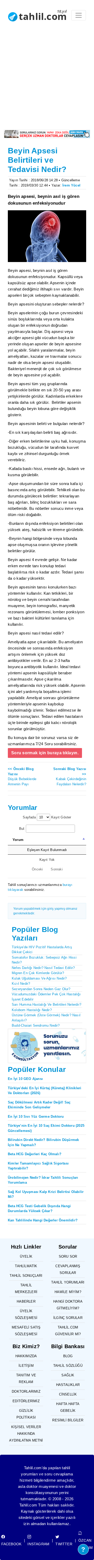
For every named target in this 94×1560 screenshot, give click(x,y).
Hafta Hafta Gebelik (67, 1407)
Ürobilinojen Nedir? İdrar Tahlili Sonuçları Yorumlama (43, 1180)
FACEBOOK (11, 1544)
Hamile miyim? (68, 1292)
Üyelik (26, 1256)
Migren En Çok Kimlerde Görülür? (38, 973)
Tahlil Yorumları (67, 1282)
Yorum (18, 840)
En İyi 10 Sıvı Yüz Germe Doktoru (36, 1116)
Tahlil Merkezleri (26, 1288)
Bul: (22, 829)
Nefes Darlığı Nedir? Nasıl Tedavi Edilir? (43, 968)
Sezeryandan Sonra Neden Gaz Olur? (41, 989)
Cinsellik (68, 1394)
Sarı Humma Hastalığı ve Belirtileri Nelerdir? (46, 1004)
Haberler (26, 1301)
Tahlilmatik (26, 1266)
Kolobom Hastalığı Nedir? (32, 1010)
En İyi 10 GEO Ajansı (25, 1079)
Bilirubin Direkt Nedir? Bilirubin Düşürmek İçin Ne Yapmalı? (43, 1142)
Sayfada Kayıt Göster (47, 817)
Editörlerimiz (26, 1401)
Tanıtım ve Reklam (26, 1378)
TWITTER (63, 1544)
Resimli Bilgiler (67, 1420)
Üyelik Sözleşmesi (26, 1314)
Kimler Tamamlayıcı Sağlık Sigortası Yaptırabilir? (38, 1165)
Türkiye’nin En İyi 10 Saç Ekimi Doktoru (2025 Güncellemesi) (46, 1128)
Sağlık (67, 1375)
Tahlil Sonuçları (26, 1276)
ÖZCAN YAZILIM (85, 1544)
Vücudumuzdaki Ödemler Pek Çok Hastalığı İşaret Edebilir (46, 996)
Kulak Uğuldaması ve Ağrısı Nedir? (39, 978)
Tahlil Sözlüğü (68, 1366)
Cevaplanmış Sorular (67, 1269)
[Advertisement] (47, 80)
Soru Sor (68, 1256)
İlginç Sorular (68, 1318)
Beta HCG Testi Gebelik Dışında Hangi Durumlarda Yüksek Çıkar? (39, 1208)
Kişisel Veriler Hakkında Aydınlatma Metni (26, 1433)
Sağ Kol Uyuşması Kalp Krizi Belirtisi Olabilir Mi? (46, 1194)
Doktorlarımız (26, 1391)
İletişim (26, 1366)
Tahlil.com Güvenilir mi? (68, 1330)
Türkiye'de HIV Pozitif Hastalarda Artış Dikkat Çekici (42, 949)
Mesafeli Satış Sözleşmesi (26, 1330)
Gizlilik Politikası (26, 1414)
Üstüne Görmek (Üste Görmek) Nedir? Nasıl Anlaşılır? (46, 1017)
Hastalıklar (68, 1385)
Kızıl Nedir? (21, 984)
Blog (68, 1356)
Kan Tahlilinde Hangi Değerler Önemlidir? (43, 1220)
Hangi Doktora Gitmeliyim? (68, 1305)
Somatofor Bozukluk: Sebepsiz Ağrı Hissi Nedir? (44, 960)
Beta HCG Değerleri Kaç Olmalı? (34, 1154)
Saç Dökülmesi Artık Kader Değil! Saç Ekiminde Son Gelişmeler (39, 1104)
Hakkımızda (26, 1356)
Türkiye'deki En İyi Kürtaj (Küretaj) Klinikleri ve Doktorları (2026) (44, 1090)
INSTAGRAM (38, 1544)
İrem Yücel (71, 185)
